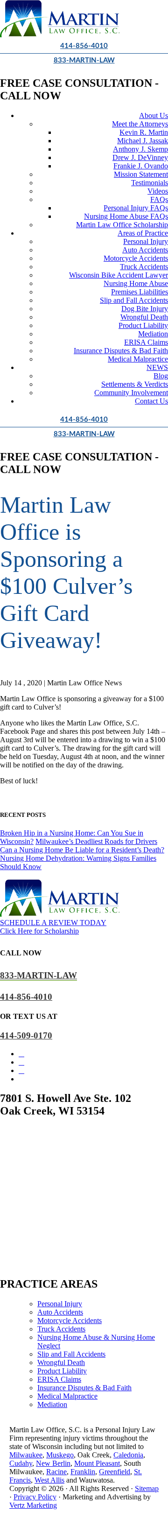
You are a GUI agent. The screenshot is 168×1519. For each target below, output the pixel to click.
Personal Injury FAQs (136, 208)
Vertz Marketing (33, 1505)
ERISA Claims (146, 342)
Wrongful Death (144, 317)
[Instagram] (21, 1062)
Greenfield (114, 1472)
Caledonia (128, 1455)
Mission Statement (141, 174)
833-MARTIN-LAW (84, 60)
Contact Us (151, 401)
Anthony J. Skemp (140, 149)
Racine (56, 1472)
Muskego (60, 1455)
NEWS (157, 367)
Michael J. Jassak (142, 141)
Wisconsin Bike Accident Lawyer (118, 275)
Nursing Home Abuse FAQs (126, 216)
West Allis (49, 1480)
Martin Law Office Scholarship (122, 225)
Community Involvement (131, 393)
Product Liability (143, 325)
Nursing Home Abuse (136, 283)
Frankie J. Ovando (140, 166)
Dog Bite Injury (144, 309)
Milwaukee (25, 1455)
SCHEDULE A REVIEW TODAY (53, 923)
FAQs (159, 199)
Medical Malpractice (138, 359)
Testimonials (149, 183)
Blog (161, 376)
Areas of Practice (143, 233)
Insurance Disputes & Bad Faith (121, 351)
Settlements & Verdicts (134, 384)
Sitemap (147, 1488)
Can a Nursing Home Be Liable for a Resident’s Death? (82, 850)
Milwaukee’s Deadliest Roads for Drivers (96, 841)
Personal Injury (145, 241)
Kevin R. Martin (143, 132)
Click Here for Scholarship (39, 931)
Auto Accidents (145, 250)
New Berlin (53, 1463)
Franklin (82, 1472)
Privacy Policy (35, 1497)
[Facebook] (21, 1054)
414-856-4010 (84, 45)
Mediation (153, 334)
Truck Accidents (144, 267)
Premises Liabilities (139, 292)
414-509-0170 (26, 1035)
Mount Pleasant (97, 1463)
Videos (157, 191)
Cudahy (20, 1463)
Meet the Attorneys (140, 124)
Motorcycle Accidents (136, 258)
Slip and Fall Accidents (134, 300)
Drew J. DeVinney (140, 157)
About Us (153, 115)
